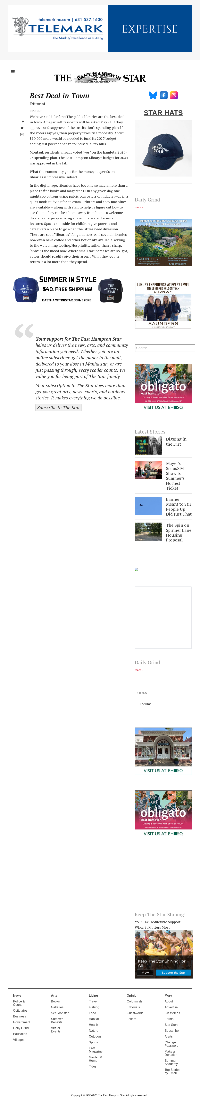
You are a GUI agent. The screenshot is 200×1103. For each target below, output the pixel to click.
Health (93, 1024)
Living (93, 995)
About (169, 1001)
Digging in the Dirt (176, 441)
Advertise (171, 1007)
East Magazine (96, 1049)
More (168, 995)
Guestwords (135, 1013)
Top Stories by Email (172, 1071)
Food (92, 1013)
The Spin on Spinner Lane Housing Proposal (178, 532)
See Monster (60, 1013)
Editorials (133, 1007)
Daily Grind (21, 1028)
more (138, 207)
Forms (169, 1019)
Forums (146, 703)
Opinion (132, 995)
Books (55, 1001)
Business (19, 1016)
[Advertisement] (163, 878)
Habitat (94, 1019)
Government (21, 1022)
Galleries (57, 1007)
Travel (93, 1001)
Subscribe (172, 1030)
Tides (92, 1066)
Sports (93, 1042)
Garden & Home (95, 1059)
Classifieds (172, 1013)
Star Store (172, 1024)
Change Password (172, 1044)
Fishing (94, 1007)
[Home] (100, 77)
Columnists (134, 1001)
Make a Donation (171, 1053)
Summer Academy (171, 1062)
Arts (54, 995)
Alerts (169, 1036)
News (17, 995)
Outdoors (95, 1036)
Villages (18, 1039)
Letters (131, 1019)
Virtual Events (56, 1029)
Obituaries (20, 1010)
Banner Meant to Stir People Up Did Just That (179, 506)
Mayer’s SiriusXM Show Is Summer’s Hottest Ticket (175, 475)
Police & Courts (19, 1003)
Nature (93, 1030)
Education (20, 1034)
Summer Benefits (57, 1020)
